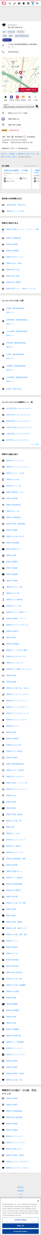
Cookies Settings (20, 1220)
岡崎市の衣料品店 (12, 738)
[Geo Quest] (33, 3)
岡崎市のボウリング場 (14, 587)
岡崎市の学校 (11, 1017)
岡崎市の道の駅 (12, 896)
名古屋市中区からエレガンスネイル (19, 408)
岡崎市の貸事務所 (12, 251)
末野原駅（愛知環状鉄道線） (16, 343)
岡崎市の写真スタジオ (14, 1149)
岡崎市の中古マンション (15, 257)
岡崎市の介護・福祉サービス (16, 928)
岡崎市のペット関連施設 (15, 1042)
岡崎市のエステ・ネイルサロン (17, 1161)
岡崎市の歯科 (11, 915)
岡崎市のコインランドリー (16, 1054)
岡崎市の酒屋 (11, 802)
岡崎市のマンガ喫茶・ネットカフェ (19, 669)
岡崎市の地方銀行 (12, 966)
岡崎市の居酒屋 (12, 530)
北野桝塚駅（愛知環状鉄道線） (17, 320)
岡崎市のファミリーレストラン (17, 467)
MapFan (4, 154)
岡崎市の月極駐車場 (13, 238)
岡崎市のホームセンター (15, 776)
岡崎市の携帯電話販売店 (15, 764)
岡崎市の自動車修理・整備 (16, 859)
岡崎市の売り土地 (12, 269)
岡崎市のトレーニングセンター (17, 625)
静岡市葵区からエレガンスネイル (18, 421)
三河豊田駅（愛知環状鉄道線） (17, 377)
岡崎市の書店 (11, 808)
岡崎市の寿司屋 (12, 498)
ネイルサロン (20, 31)
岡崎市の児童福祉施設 (14, 1111)
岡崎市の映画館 (12, 568)
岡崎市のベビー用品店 (14, 751)
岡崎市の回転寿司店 (13, 505)
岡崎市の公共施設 (12, 991)
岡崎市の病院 (11, 909)
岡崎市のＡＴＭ (12, 953)
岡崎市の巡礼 (11, 637)
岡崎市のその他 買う (14, 821)
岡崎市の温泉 (11, 675)
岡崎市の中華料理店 (13, 517)
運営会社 (20, 1187)
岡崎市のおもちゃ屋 (13, 745)
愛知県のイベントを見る (15, 211)
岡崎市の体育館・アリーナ (16, 618)
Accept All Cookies (20, 1231)
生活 (4, 31)
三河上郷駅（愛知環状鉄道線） (17, 331)
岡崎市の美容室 (12, 1061)
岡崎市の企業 (11, 1023)
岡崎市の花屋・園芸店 (14, 814)
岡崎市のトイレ (12, 941)
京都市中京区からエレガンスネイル (19, 427)
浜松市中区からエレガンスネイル (18, 415)
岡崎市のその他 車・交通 (16, 903)
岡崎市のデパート (12, 726)
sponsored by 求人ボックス (32, 166)
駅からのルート (7, 40)
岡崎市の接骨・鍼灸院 (14, 922)
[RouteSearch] (14, 3)
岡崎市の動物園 (12, 574)
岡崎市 (10, 35)
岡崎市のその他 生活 (14, 1080)
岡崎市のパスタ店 (12, 479)
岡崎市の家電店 (12, 757)
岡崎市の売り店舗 (12, 276)
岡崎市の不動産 (12, 1124)
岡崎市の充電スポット (14, 871)
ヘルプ (20, 1194)
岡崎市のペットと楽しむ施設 (16, 650)
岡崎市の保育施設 (12, 1010)
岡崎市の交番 (11, 998)
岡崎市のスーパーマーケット (16, 701)
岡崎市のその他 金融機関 (16, 985)
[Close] (38, 1200)
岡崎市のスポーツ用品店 (15, 770)
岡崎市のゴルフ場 (12, 593)
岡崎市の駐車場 (12, 865)
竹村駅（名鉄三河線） (14, 389)
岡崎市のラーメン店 (13, 486)
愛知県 (4, 35)
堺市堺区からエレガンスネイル (17, 440)
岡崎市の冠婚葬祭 (12, 1029)
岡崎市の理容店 (12, 1067)
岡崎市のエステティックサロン (17, 1168)
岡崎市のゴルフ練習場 (14, 599)
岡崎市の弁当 (11, 795)
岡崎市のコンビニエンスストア (17, 694)
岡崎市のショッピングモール (16, 707)
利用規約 (20, 1191)
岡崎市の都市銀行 (12, 960)
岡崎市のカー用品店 (13, 846)
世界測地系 (19, 137)
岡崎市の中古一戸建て (14, 263)
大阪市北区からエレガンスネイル (18, 434)
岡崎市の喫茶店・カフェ (15, 492)
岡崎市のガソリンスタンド (16, 840)
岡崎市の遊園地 (12, 562)
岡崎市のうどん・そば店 (15, 473)
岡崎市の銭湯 (11, 682)
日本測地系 (31, 137)
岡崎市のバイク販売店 (14, 878)
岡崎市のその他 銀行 (14, 979)
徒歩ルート (10, 312)
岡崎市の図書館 (12, 1004)
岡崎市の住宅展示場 (13, 1036)
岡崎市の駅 (10, 827)
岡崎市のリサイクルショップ (16, 789)
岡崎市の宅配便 (12, 1130)
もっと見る (35, 444)
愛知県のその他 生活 (26, 154)
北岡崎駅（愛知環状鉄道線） (16, 366)
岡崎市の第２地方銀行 (14, 972)
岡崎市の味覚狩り (12, 631)
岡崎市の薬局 (11, 732)
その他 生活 (11, 31)
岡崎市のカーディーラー (15, 852)
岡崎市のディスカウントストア (17, 713)
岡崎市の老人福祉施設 (14, 1117)
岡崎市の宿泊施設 (12, 543)
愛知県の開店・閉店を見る (16, 205)
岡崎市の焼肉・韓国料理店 (16, 524)
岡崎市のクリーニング (14, 1048)
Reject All (20, 1226)
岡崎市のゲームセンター (15, 663)
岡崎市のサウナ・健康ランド (16, 612)
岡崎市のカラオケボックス (16, 656)
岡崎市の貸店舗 (12, 244)
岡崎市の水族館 (12, 581)
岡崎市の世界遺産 (12, 644)
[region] (20, 75)
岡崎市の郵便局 (12, 947)
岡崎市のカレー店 (12, 511)
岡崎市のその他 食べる (15, 536)
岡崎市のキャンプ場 (13, 606)
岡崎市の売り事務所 (13, 282)
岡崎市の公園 (11, 555)
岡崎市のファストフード (15, 460)
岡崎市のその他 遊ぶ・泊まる (17, 688)
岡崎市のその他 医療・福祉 (16, 934)
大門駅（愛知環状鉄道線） (16, 354)
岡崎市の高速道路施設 (14, 884)
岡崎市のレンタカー (13, 833)
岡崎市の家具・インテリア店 (16, 783)
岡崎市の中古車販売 (13, 890)
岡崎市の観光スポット (14, 549)
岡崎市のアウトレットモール (16, 720)
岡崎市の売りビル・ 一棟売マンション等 (21, 288)
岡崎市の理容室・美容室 (15, 1073)
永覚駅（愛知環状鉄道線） (22, 35)
